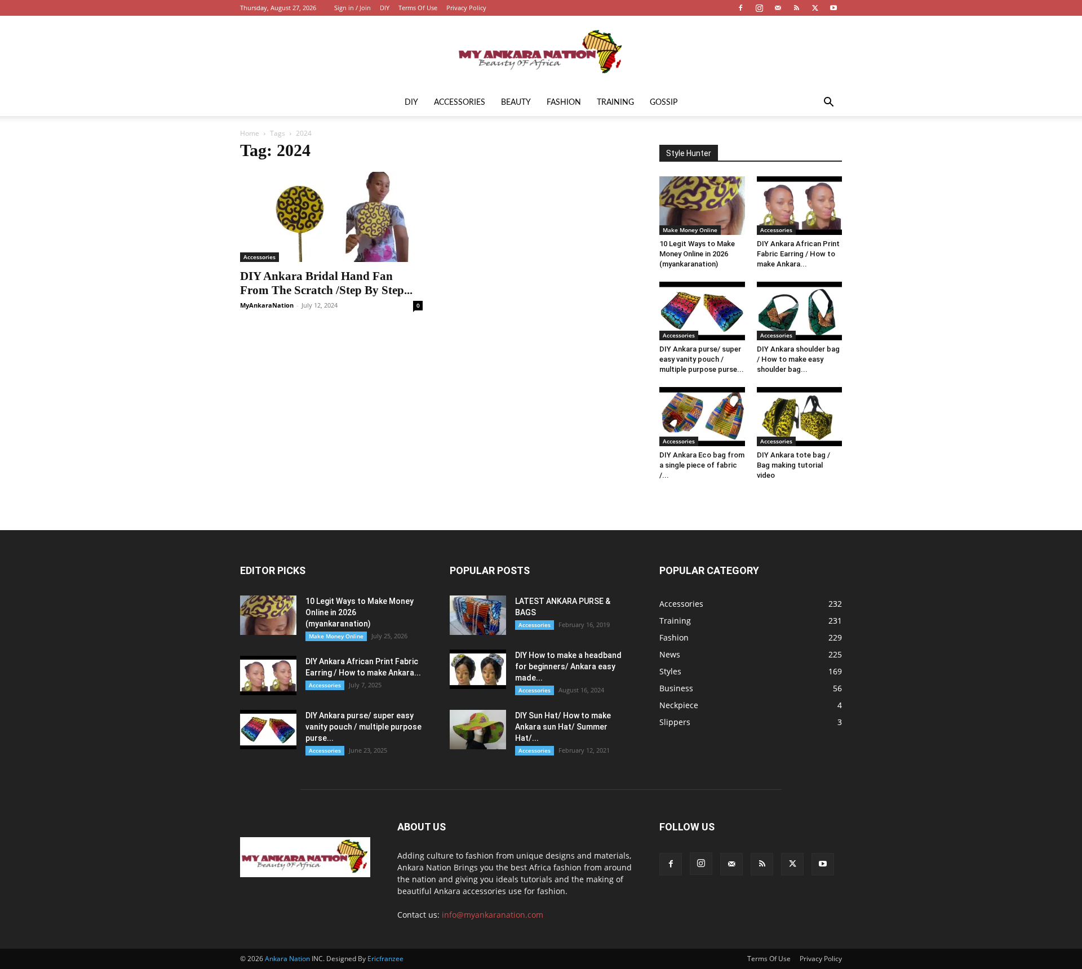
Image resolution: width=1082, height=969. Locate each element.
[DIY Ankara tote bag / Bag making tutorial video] (799, 416)
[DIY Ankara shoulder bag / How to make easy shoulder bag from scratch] (799, 311)
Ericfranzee (385, 958)
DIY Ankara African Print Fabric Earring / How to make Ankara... (798, 253)
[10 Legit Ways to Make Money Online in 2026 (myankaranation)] (702, 205)
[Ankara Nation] (541, 53)
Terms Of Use (417, 7)
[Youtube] (833, 8)
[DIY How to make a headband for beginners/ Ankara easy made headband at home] (478, 669)
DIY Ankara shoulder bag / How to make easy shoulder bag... (798, 359)
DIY (384, 7)
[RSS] (796, 8)
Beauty (516, 102)
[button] (828, 103)
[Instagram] (759, 8)
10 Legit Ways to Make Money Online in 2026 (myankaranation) (697, 253)
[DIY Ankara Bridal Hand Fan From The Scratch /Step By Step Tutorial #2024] (331, 217)
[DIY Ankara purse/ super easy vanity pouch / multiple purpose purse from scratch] (702, 311)
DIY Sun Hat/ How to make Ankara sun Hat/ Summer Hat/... (563, 727)
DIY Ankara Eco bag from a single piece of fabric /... (701, 465)
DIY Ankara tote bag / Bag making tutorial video (793, 465)
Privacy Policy (466, 7)
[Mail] (777, 8)
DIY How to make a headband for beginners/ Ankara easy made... (568, 666)
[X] (814, 8)
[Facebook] (740, 8)
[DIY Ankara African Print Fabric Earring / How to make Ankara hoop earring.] (799, 205)
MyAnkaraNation (267, 305)
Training (615, 102)
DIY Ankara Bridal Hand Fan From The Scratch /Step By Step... (326, 283)
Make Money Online (690, 230)
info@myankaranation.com (492, 914)
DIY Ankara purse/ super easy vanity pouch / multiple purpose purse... (701, 359)
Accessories (459, 102)
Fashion (564, 102)
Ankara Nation (287, 958)
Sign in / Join (352, 7)
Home (249, 133)
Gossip (663, 102)
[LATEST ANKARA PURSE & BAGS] (478, 615)
